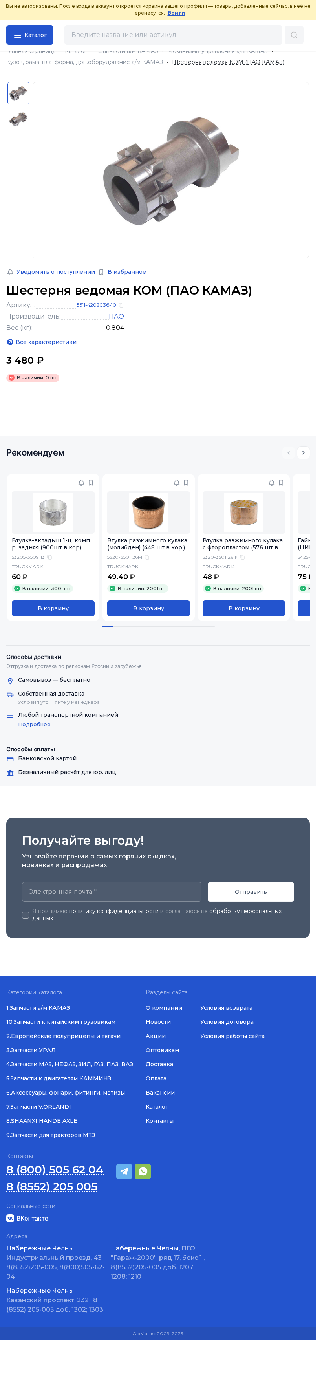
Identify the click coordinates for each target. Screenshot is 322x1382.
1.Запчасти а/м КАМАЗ (127, 51)
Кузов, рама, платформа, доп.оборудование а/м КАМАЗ (84, 62)
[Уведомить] (81, 483)
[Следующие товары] (303, 453)
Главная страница (31, 51)
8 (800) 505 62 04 (55, 1170)
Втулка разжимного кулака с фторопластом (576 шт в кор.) (243, 548)
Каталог (76, 51)
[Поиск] (294, 35)
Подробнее (34, 724)
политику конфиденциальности (114, 911)
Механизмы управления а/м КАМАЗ (217, 51)
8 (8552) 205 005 (51, 1187)
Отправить (251, 891)
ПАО (116, 316)
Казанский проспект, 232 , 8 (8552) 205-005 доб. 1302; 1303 (54, 1300)
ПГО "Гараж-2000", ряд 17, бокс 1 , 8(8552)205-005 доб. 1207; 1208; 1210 (158, 1262)
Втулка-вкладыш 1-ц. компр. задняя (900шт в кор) (51, 544)
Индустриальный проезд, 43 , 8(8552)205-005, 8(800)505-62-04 (55, 1262)
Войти (176, 13)
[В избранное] (91, 483)
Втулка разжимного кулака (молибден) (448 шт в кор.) (147, 544)
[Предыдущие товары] (288, 453)
